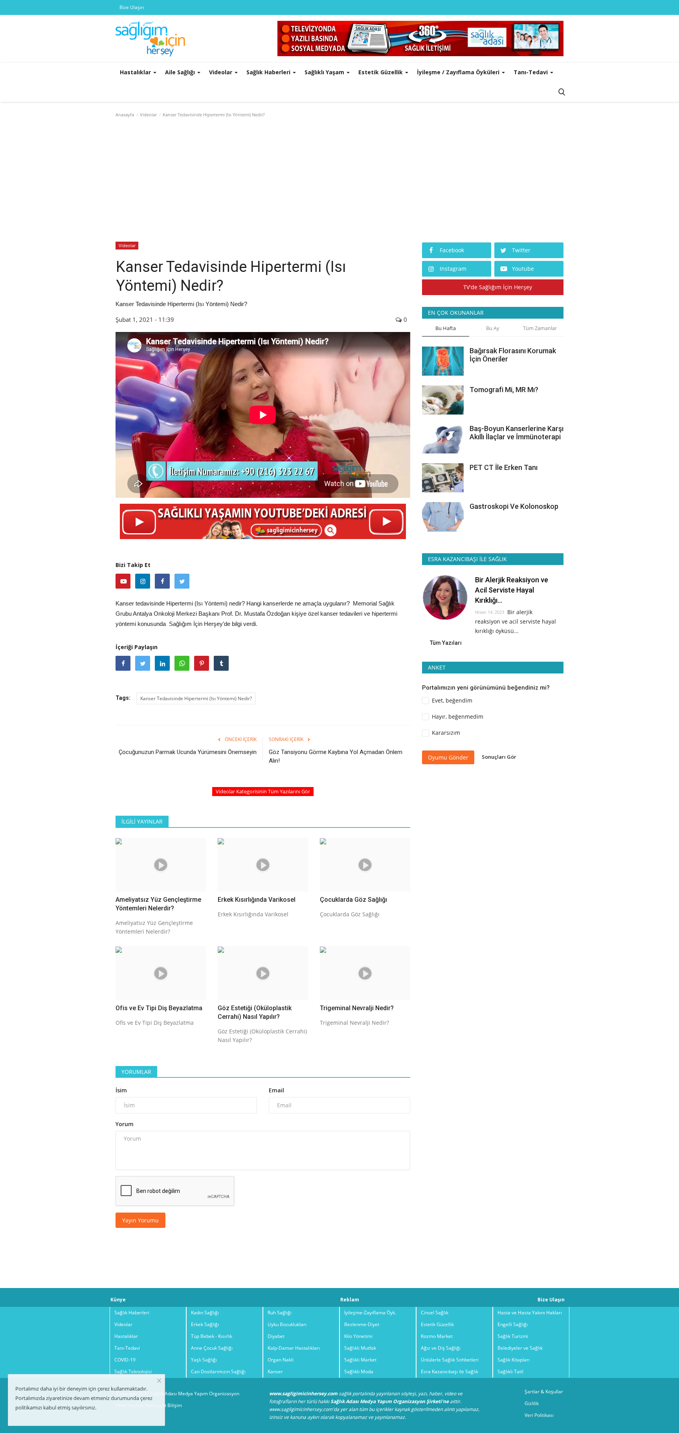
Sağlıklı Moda (358, 1371)
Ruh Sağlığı (280, 1312)
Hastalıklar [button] (136, 72)
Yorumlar (136, 1071)
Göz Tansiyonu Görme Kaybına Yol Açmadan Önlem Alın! (335, 756)
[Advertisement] (339, 182)
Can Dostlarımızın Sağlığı (218, 1371)
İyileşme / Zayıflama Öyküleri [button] (459, 72)
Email (276, 1090)
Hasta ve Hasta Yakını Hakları (529, 1312)
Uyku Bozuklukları (287, 1324)
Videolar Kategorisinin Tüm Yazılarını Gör (263, 791)
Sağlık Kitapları (513, 1359)
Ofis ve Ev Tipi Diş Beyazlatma (159, 1008)
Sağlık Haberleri (131, 1312)
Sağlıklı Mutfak (360, 1348)
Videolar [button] (221, 72)
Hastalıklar (126, 1336)
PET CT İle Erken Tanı (504, 467)
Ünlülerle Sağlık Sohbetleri (450, 1359)
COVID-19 (125, 1359)
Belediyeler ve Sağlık (520, 1348)
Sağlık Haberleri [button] (269, 72)
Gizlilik (532, 1403)
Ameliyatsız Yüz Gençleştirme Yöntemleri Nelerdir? (158, 904)
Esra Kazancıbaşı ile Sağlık (449, 1371)
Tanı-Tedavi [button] (531, 72)
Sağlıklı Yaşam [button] (325, 72)
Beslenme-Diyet (361, 1324)
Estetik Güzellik (437, 1324)
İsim (121, 1090)
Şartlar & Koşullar (544, 1391)
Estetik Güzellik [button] (381, 72)
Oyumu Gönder (448, 757)
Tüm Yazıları (446, 643)
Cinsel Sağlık (434, 1312)
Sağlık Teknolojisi (133, 1371)
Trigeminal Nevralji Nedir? (357, 1008)
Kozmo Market (437, 1336)
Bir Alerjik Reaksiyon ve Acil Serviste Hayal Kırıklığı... (511, 590)
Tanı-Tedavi (127, 1348)
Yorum (125, 1124)
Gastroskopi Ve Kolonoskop (514, 506)
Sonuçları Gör (499, 756)
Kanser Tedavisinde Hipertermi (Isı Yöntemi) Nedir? (196, 698)
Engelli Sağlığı (512, 1324)
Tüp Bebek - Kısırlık (211, 1336)
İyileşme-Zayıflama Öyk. (370, 1312)
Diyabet (276, 1336)
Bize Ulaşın (131, 7)
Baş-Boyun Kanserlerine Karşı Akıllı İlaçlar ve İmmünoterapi (516, 432)
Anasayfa (125, 114)
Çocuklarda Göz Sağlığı (353, 899)
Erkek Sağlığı (205, 1324)
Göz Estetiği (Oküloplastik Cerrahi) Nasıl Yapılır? (255, 1012)
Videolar (148, 114)
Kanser (275, 1371)
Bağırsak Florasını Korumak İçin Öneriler (513, 355)
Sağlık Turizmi (512, 1336)
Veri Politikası (539, 1415)
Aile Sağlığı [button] (180, 72)
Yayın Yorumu (140, 1220)
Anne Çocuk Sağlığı (212, 1348)
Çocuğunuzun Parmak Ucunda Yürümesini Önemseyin (188, 752)
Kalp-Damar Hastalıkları (294, 1348)
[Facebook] (162, 581)
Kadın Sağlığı (205, 1312)
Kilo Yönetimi (358, 1336)
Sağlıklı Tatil (510, 1371)
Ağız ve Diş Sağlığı (441, 1348)
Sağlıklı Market (360, 1359)
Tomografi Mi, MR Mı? (504, 389)
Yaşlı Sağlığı (204, 1359)
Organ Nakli (281, 1359)
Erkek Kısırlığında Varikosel (256, 899)
